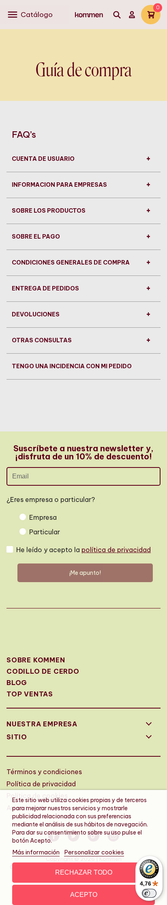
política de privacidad (116, 550)
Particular (44, 532)
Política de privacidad (41, 784)
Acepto (83, 894)
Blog (16, 683)
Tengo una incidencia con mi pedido (72, 366)
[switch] (149, 893)
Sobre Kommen (35, 660)
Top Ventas (29, 694)
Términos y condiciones (44, 771)
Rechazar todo (83, 872)
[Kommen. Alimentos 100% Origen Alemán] (89, 15)
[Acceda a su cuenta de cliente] (132, 15)
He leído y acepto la (83, 550)
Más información (36, 852)
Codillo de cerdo (42, 671)
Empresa (43, 517)
